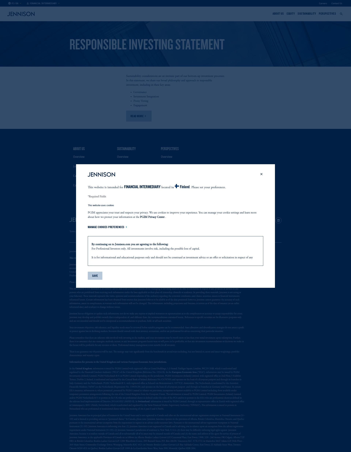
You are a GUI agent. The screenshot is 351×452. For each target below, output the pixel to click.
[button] (261, 175)
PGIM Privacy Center (152, 217)
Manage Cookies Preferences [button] (106, 227)
